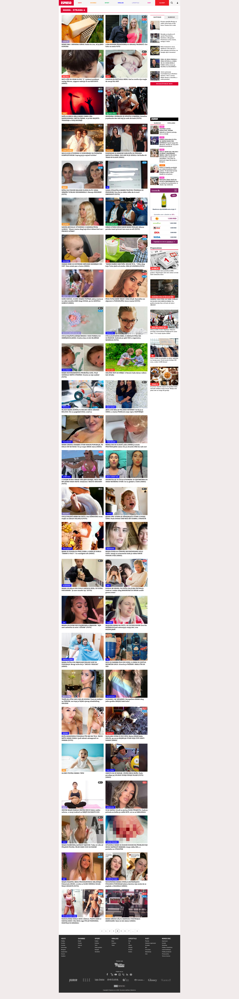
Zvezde (80, 943)
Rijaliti (79, 941)
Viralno (115, 938)
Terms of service (166, 956)
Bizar (113, 941)
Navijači (97, 949)
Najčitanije (157, 17)
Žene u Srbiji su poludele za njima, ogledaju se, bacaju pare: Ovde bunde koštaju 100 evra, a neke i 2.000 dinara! (164, 360)
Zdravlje (130, 947)
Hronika (63, 945)
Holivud (80, 945)
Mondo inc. (166, 938)
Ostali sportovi (98, 947)
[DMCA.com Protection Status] (119, 986)
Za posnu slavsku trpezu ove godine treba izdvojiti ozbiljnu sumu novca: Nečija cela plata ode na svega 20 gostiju (163, 388)
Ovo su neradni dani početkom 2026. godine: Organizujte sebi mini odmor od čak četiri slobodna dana (164, 272)
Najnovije (171, 17)
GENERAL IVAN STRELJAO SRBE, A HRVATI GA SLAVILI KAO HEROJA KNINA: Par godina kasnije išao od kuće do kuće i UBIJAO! (164, 302)
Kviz (79, 947)
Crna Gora (147, 949)
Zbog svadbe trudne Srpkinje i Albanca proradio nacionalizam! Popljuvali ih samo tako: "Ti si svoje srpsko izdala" (163, 331)
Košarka (97, 943)
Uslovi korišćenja (166, 949)
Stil (129, 943)
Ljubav (130, 945)
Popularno (171, 123)
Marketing (164, 945)
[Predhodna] (102, 931)
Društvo (63, 943)
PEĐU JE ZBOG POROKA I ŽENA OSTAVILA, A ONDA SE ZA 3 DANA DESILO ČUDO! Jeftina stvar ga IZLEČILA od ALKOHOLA (169, 63)
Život (129, 941)
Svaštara (114, 943)
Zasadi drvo (64, 951)
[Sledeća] (137, 931)
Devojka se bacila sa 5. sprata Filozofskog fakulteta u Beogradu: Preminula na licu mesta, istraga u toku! (168, 37)
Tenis (96, 945)
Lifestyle (132, 938)
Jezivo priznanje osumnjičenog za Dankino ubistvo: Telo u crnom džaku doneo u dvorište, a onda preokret (169, 75)
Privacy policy (165, 954)
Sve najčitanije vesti (164, 84)
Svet (147, 938)
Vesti (63, 938)
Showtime (97, 951)
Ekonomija (64, 947)
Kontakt (164, 943)
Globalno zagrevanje (150, 943)
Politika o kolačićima (167, 947)
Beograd (63, 949)
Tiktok (113, 945)
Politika (63, 941)
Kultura (130, 951)
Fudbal (96, 941)
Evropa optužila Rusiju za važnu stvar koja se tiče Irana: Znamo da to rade (169, 23)
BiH (146, 947)
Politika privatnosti (166, 951)
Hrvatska (147, 945)
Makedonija (148, 951)
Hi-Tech (130, 949)
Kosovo (63, 954)
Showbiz (81, 938)
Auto (146, 954)
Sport (97, 938)
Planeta (147, 941)
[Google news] (131, 974)
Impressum (165, 941)
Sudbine (63, 956)
